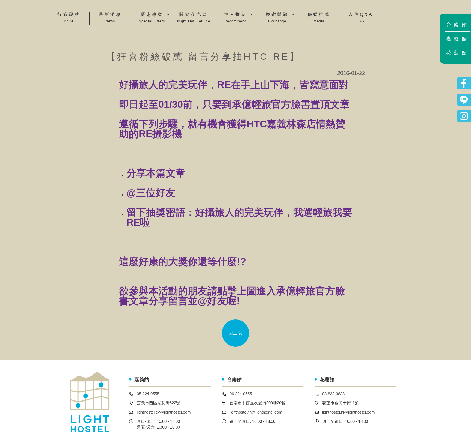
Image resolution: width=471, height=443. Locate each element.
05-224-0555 (148, 393)
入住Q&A (360, 17)
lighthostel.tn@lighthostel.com (256, 412)
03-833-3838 (333, 393)
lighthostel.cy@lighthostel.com (164, 412)
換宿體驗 (277, 17)
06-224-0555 (241, 393)
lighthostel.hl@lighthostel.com (348, 412)
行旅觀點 (68, 17)
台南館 (458, 24)
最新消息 (110, 17)
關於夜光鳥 (193, 17)
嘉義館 (458, 38)
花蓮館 (458, 52)
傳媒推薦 (318, 17)
